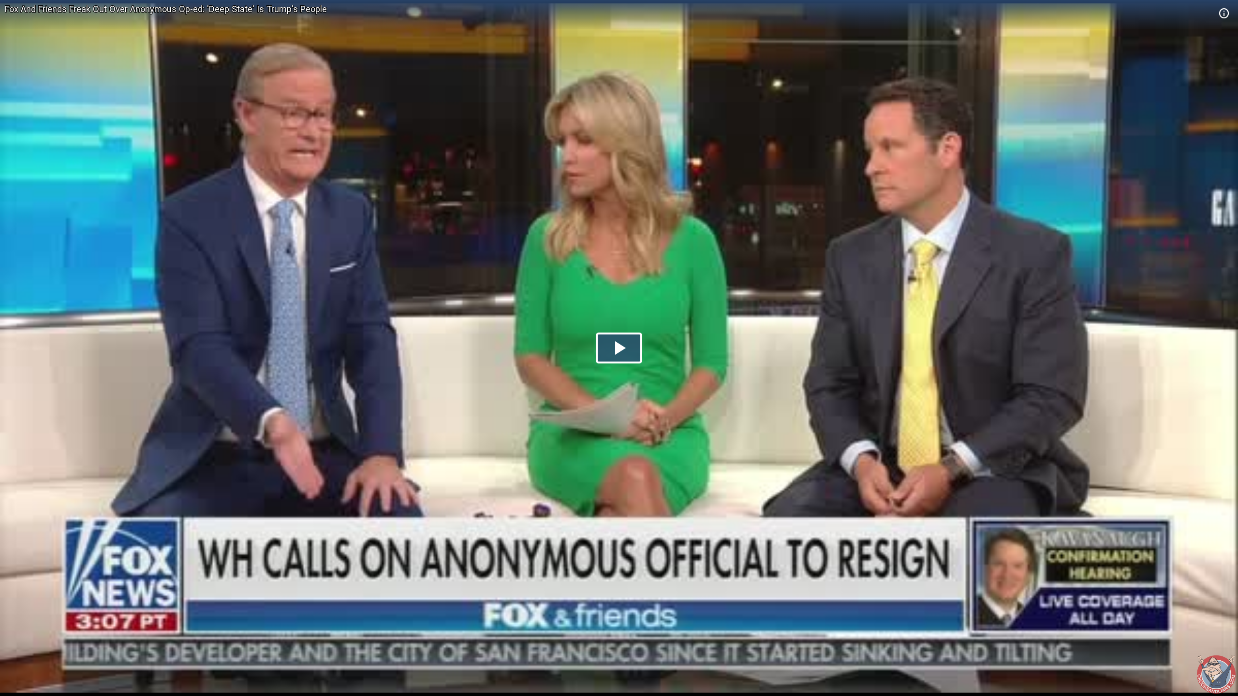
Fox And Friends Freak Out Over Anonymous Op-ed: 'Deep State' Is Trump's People (166, 9)
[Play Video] (619, 348)
